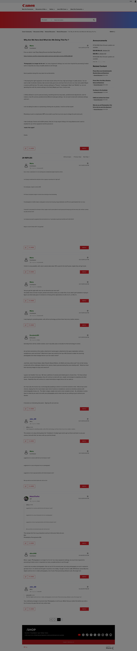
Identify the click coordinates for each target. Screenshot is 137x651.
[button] (90, 313)
